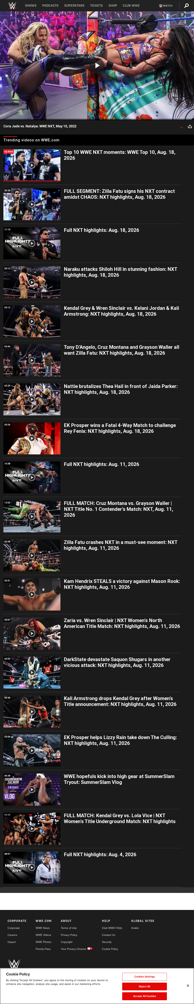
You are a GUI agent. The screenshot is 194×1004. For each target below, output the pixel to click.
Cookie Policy (110, 948)
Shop (113, 5)
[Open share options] (190, 126)
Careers (12, 934)
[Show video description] (181, 126)
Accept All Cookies (144, 996)
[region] (97, 986)
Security (107, 941)
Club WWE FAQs (112, 927)
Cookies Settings (144, 976)
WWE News (43, 927)
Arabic (135, 927)
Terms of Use (69, 927)
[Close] (188, 985)
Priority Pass (43, 948)
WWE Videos (43, 934)
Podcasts (50, 5)
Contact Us (108, 934)
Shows (31, 5)
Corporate (14, 927)
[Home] (12, 6)
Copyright (66, 941)
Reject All (144, 986)
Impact (12, 941)
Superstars (74, 5)
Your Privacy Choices (73, 948)
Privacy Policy (69, 934)
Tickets (96, 5)
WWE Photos (43, 941)
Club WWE (131, 5)
